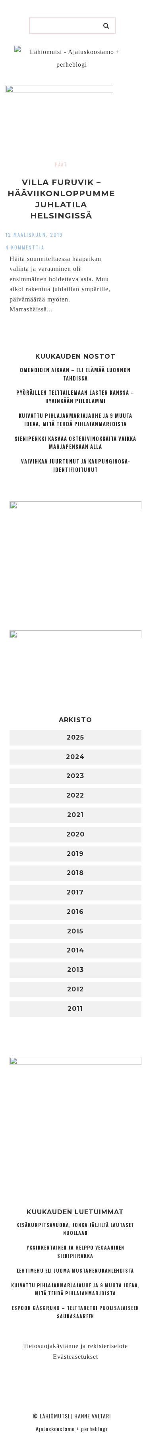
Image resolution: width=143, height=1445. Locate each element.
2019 (75, 854)
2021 (75, 815)
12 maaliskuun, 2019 (34, 234)
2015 (75, 931)
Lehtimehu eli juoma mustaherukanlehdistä (75, 1270)
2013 (75, 970)
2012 (75, 989)
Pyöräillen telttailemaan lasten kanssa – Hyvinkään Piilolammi (75, 397)
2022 (75, 795)
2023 (75, 776)
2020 (75, 834)
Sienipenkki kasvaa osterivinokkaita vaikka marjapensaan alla (75, 443)
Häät (61, 164)
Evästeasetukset (75, 1356)
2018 (75, 873)
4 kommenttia (25, 247)
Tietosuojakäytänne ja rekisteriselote (75, 1346)
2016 (75, 912)
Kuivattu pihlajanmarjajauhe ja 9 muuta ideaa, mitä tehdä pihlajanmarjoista (75, 420)
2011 (75, 1008)
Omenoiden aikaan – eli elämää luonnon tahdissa (75, 374)
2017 (75, 892)
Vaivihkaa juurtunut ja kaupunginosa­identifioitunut (75, 465)
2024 (75, 757)
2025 (75, 737)
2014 (75, 950)
